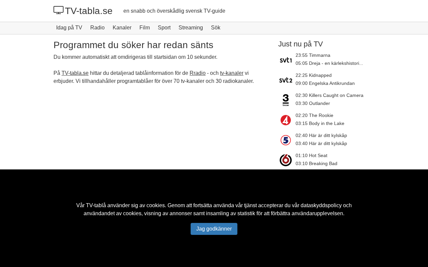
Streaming (191, 27)
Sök (215, 27)
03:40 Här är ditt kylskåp (321, 143)
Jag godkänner (214, 229)
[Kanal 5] (287, 140)
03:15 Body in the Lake (320, 123)
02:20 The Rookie (314, 115)
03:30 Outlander (313, 103)
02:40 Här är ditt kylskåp (321, 135)
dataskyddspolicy (321, 205)
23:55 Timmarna (313, 55)
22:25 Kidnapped (314, 75)
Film (144, 27)
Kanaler (122, 27)
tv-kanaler (231, 73)
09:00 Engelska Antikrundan (325, 83)
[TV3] (287, 100)
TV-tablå (96, 205)
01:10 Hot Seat (311, 155)
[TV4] (287, 120)
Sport (164, 27)
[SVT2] (287, 80)
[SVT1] (287, 60)
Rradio (198, 73)
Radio (97, 27)
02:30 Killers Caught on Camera (329, 95)
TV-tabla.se (89, 11)
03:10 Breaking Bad (316, 163)
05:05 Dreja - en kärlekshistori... (329, 63)
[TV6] (287, 160)
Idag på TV (69, 27)
